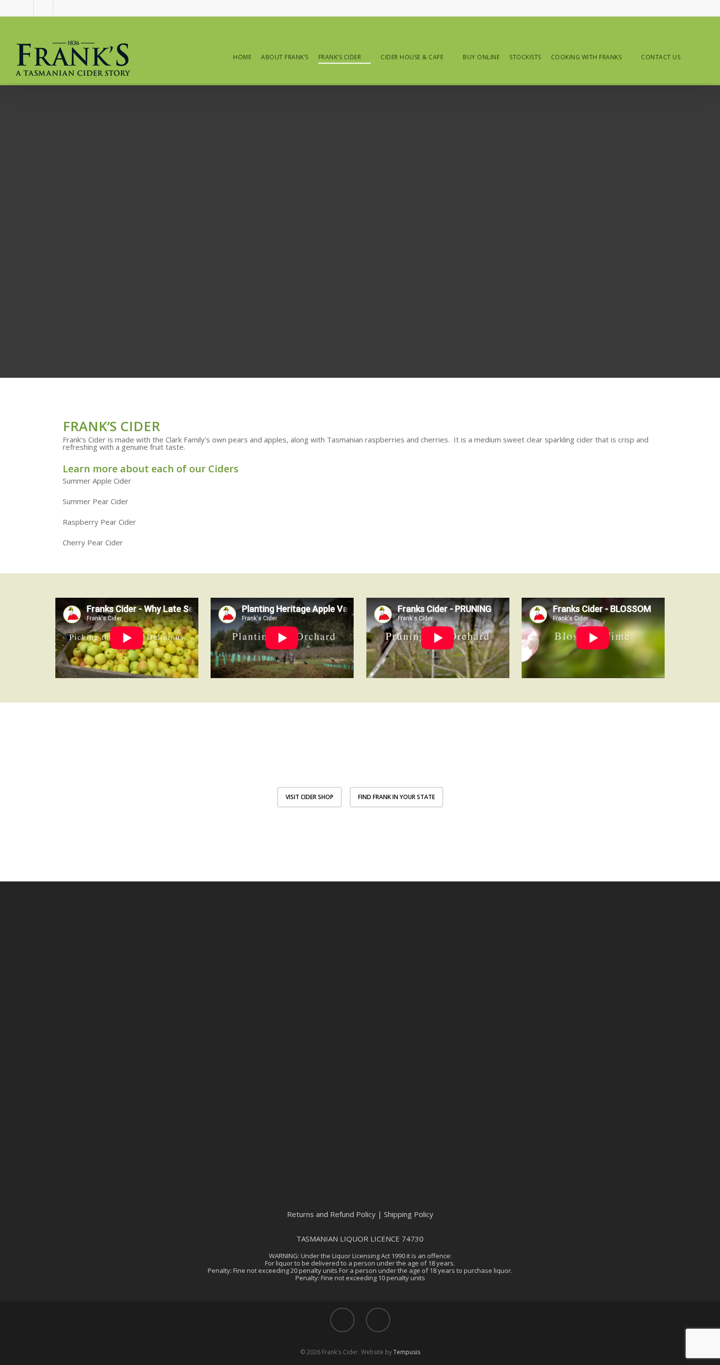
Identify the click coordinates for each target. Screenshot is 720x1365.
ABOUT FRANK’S (285, 57)
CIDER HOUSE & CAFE (412, 57)
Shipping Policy (408, 1214)
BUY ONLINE (481, 57)
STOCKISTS (525, 57)
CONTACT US (660, 57)
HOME (242, 57)
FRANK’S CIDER (339, 57)
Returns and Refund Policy (331, 1214)
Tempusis (406, 1352)
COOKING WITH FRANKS (586, 57)
